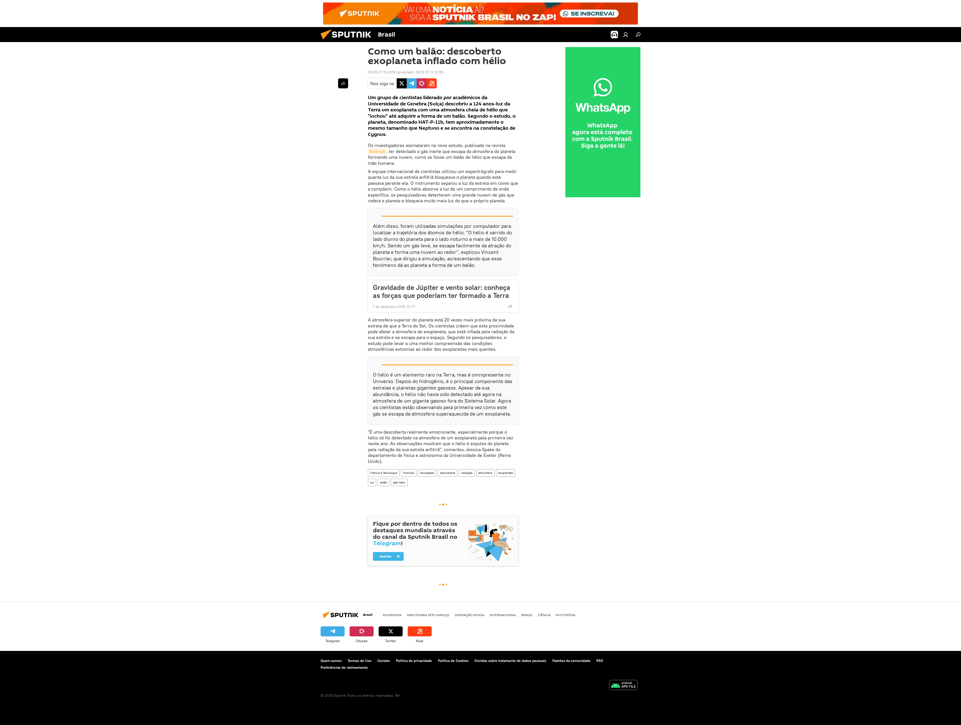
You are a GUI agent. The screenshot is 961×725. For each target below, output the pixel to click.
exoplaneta (505, 473)
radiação (466, 473)
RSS (599, 660)
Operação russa (469, 615)
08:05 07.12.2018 (381, 72)
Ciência (544, 615)
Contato (383, 660)
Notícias (408, 473)
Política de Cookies (453, 660)
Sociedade (427, 473)
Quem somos (331, 660)
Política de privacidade (414, 660)
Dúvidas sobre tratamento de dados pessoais (510, 660)
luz (372, 482)
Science (377, 151)
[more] (510, 306)
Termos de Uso (359, 660)
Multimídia (565, 615)
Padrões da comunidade (571, 660)
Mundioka (392, 615)
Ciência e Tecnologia (383, 473)
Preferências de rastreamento (344, 667)
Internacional (503, 615)
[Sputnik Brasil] (348, 41)
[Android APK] (623, 685)
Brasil (527, 615)
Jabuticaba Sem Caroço (427, 615)
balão (383, 482)
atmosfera (485, 473)
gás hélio (399, 482)
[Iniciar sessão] (626, 35)
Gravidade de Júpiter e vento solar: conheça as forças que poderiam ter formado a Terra (441, 291)
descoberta (447, 473)
